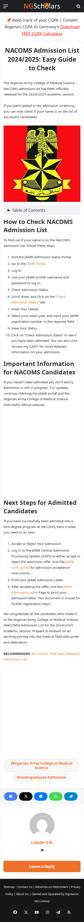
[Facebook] (10, 796)
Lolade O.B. (42, 842)
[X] (25, 796)
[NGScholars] (42, 6)
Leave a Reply (42, 866)
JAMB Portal (36, 263)
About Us (22, 894)
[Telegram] (71, 796)
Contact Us (24, 887)
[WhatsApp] (55, 796)
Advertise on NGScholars (51, 887)
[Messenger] (40, 796)
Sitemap (9, 887)
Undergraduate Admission (42, 777)
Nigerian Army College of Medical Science (42, 765)
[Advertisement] (42, 455)
